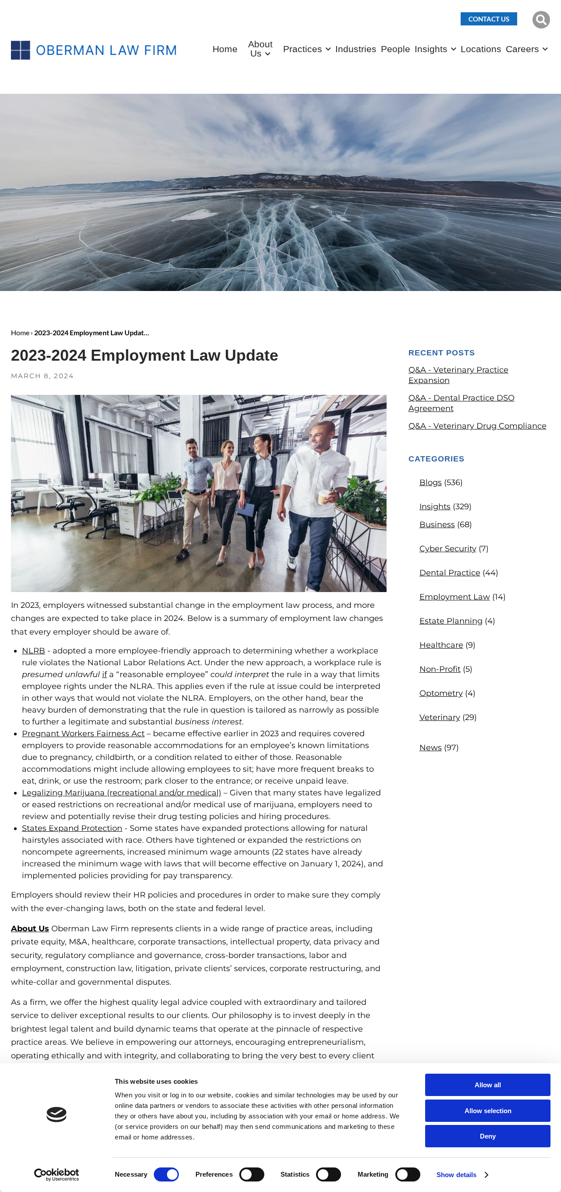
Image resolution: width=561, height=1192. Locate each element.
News (430, 747)
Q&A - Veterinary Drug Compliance (477, 426)
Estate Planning (451, 621)
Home (225, 49)
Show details (456, 1174)
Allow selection (488, 1110)
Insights (431, 49)
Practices (302, 49)
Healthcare (441, 645)
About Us (260, 48)
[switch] (251, 1174)
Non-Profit (440, 669)
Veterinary (439, 717)
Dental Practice (449, 573)
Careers (522, 49)
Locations (481, 49)
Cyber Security (447, 548)
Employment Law (454, 597)
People (395, 49)
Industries (355, 49)
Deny (488, 1136)
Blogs (430, 482)
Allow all (488, 1085)
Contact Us (489, 19)
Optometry (441, 693)
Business (437, 524)
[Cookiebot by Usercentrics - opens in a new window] (56, 1174)
